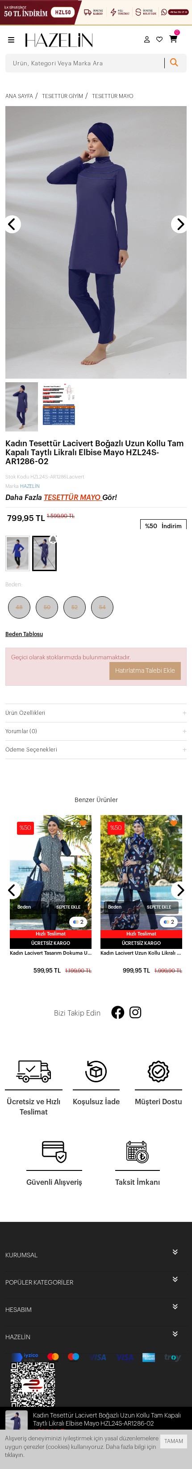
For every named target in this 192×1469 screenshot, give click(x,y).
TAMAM (173, 1441)
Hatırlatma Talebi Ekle (145, 671)
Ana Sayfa (19, 96)
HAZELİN (30, 486)
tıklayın (14, 1455)
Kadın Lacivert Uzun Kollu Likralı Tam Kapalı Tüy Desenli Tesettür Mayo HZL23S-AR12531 (141, 953)
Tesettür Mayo (73, 497)
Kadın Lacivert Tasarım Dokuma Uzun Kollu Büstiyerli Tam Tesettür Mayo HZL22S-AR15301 (51, 953)
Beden (24, 907)
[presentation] (12, 224)
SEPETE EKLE (68, 907)
